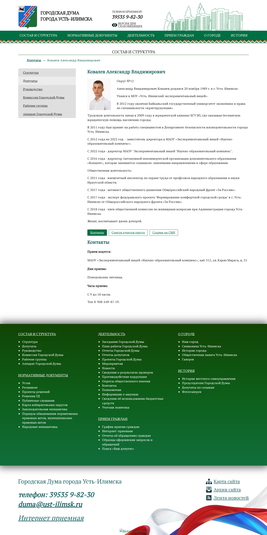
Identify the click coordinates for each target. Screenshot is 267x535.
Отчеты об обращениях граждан (126, 435)
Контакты (109, 385)
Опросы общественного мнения (126, 381)
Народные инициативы (39, 427)
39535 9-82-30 (127, 17)
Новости (108, 368)
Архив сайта (227, 489)
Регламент (30, 387)
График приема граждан (120, 427)
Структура (31, 72)
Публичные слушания (38, 400)
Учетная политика (115, 407)
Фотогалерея (191, 392)
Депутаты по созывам (198, 387)
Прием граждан (179, 35)
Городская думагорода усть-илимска (66, 16)
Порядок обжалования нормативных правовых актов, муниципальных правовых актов (50, 418)
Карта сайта (227, 481)
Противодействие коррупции (124, 377)
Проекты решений (36, 392)
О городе (212, 35)
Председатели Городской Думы (206, 383)
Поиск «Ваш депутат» (118, 448)
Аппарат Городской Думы (42, 114)
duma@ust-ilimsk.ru (50, 504)
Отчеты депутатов (115, 355)
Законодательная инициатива (44, 409)
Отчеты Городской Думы (120, 350)
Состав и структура (38, 35)
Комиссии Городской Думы (43, 97)
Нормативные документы (92, 35)
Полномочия (111, 390)
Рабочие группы (35, 105)
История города (194, 350)
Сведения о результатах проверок (127, 372)
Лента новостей (231, 498)
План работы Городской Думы (125, 346)
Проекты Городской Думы (122, 359)
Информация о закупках (120, 394)
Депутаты (30, 81)
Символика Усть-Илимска (201, 346)
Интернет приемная (51, 517)
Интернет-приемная (117, 431)
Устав (26, 383)
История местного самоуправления (209, 378)
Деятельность (140, 35)
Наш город (190, 342)
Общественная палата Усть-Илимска (209, 355)
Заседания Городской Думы (123, 342)
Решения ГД (31, 396)
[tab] (97, 232)
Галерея (188, 359)
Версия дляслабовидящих (130, 25)
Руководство (32, 89)
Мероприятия (112, 363)
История (239, 35)
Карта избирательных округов (45, 405)
